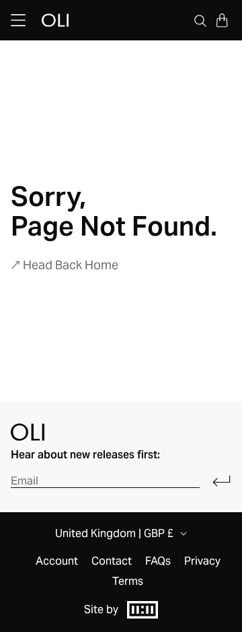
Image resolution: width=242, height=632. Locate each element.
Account (57, 561)
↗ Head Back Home (64, 265)
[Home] (27, 432)
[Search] (200, 20)
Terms (127, 581)
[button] (221, 20)
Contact (111, 561)
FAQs (158, 561)
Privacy (202, 561)
